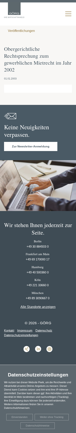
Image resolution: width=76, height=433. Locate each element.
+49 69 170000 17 (37, 259)
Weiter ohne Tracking (51, 417)
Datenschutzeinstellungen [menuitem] (21, 335)
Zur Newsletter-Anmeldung (30, 146)
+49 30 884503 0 (38, 246)
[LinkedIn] (38, 355)
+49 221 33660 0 (38, 285)
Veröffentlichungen (21, 31)
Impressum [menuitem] (24, 330)
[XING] (26, 355)
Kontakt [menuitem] (9, 330)
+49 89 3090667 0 (37, 298)
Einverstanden (20, 417)
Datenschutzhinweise (37, 425)
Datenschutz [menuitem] (43, 330)
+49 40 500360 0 (38, 272)
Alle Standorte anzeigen (38, 307)
